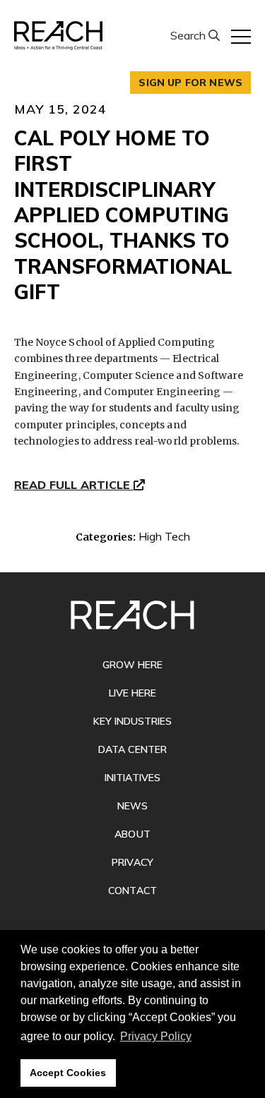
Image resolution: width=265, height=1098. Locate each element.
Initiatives (132, 777)
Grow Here (132, 664)
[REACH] (58, 35)
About (132, 834)
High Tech (164, 536)
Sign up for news (190, 82)
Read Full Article (74, 485)
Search (189, 35)
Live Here (132, 693)
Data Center (132, 749)
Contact (132, 890)
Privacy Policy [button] (156, 1036)
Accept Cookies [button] (68, 1072)
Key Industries (132, 721)
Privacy (132, 862)
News (132, 806)
